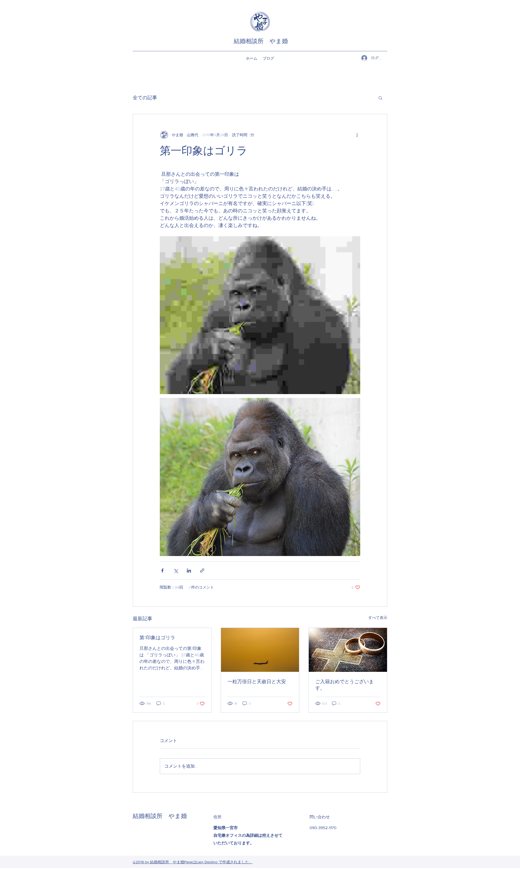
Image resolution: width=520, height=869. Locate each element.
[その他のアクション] (357, 135)
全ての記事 (145, 97)
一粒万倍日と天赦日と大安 (256, 681)
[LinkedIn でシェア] (188, 570)
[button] (380, 97)
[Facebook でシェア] (162, 570)
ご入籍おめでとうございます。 (344, 685)
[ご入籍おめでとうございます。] (348, 650)
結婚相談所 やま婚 (261, 41)
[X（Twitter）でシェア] (175, 570)
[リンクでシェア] (202, 570)
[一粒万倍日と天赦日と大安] (260, 650)
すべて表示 (377, 617)
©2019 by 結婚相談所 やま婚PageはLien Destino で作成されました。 (193, 862)
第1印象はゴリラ (157, 637)
